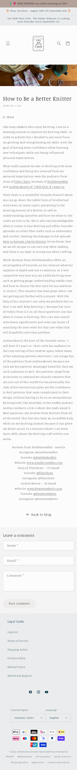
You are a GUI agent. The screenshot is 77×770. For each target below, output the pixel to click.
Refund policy (25, 756)
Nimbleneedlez (57, 181)
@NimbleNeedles (44, 457)
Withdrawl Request (19, 675)
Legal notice (38, 762)
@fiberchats (45, 473)
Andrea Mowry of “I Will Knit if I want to (36, 187)
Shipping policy (19, 762)
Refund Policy (16, 666)
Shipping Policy (17, 649)
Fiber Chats (22, 181)
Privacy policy (43, 756)
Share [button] (10, 117)
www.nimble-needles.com (44, 462)
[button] (8, 43)
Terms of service (62, 756)
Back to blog (41, 514)
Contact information (59, 762)
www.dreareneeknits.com (44, 488)
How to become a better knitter (24, 241)
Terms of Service (17, 640)
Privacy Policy (16, 658)
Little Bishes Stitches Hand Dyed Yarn (36, 751)
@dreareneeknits (44, 493)
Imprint (12, 632)
